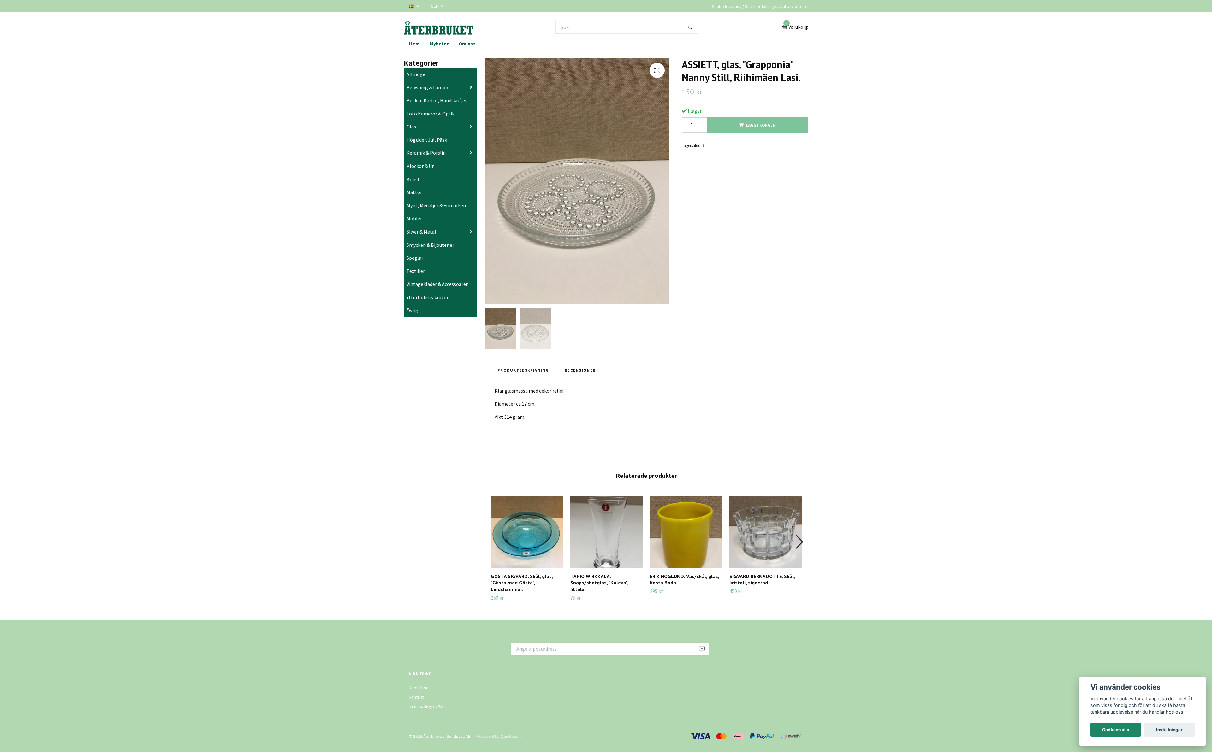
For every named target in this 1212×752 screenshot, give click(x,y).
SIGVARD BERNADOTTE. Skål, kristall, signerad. (762, 579)
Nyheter (439, 43)
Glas (411, 126)
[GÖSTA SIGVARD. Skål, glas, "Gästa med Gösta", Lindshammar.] (527, 532)
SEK (435, 6)
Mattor (414, 192)
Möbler (414, 218)
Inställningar (1169, 729)
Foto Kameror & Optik (430, 113)
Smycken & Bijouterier (430, 245)
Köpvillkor (418, 687)
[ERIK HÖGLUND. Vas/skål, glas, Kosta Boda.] (686, 532)
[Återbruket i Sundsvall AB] (438, 27)
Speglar (415, 258)
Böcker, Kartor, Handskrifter (437, 100)
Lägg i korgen (760, 124)
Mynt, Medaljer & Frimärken (436, 205)
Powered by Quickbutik (499, 736)
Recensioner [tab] (580, 370)
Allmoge (416, 74)
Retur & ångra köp (426, 707)
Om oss (467, 43)
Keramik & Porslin (426, 153)
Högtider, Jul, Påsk (427, 140)
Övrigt (413, 310)
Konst (413, 179)
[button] (799, 542)
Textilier (416, 271)
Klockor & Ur (420, 166)
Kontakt (416, 697)
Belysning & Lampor (428, 87)
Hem (414, 43)
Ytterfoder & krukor (428, 297)
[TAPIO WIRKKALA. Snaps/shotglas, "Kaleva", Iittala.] (606, 532)
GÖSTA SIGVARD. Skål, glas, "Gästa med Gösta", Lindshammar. (522, 583)
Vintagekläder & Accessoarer (437, 284)
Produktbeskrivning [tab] (523, 370)
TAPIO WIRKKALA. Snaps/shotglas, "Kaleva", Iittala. (599, 583)
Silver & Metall (422, 231)
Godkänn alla (1115, 729)
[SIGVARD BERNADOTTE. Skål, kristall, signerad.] (765, 532)
